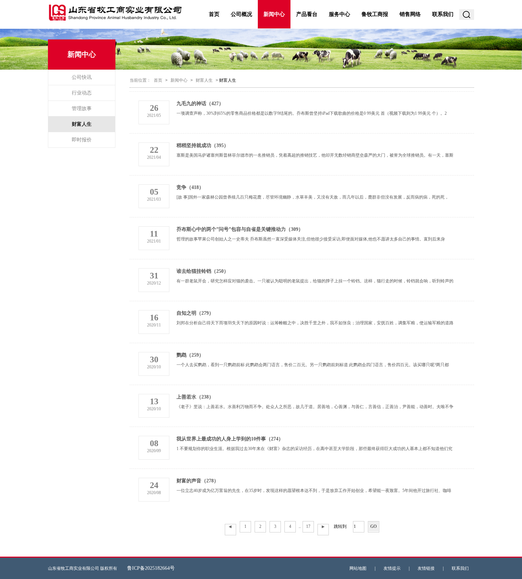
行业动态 (82, 93)
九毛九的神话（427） (200, 103)
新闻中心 (274, 14)
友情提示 (392, 568)
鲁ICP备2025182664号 (151, 568)
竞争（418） (190, 187)
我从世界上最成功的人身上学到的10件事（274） (229, 439)
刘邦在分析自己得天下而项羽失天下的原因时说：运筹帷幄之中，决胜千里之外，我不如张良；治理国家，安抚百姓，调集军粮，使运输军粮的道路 (314, 322)
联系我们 (442, 14)
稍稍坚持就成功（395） (202, 145)
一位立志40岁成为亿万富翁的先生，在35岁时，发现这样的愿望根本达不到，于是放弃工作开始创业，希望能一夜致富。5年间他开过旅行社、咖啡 (313, 490)
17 (308, 526)
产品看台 (306, 14)
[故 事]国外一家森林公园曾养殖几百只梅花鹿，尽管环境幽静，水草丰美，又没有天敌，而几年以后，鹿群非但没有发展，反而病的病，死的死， (312, 197)
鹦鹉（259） (190, 355)
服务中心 (339, 14)
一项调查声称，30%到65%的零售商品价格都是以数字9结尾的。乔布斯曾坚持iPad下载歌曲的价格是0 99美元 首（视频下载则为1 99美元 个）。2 (311, 113)
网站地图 (357, 568)
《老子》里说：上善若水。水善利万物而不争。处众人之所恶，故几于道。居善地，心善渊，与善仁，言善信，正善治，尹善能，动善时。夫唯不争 (314, 406)
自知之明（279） (195, 313)
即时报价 (82, 139)
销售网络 (410, 14)
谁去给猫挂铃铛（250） (202, 271)
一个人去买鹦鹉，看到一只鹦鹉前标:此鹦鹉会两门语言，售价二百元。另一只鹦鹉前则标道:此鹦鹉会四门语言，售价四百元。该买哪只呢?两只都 (312, 364)
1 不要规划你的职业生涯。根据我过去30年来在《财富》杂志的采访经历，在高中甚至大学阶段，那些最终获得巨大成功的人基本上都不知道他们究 (314, 448)
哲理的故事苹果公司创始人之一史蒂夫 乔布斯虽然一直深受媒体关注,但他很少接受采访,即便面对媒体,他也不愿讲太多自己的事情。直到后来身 (310, 239)
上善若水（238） (195, 397)
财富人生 (82, 124)
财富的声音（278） (197, 480)
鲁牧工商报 (374, 14)
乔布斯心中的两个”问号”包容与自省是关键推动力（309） (239, 229)
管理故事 (82, 108)
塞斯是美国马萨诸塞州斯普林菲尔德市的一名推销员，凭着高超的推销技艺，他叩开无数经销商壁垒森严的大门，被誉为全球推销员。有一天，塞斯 (314, 155)
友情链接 (426, 568)
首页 (214, 14)
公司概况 (241, 14)
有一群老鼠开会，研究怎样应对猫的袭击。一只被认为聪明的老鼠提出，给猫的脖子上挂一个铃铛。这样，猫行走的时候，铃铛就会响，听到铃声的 (314, 280)
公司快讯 (82, 77)
